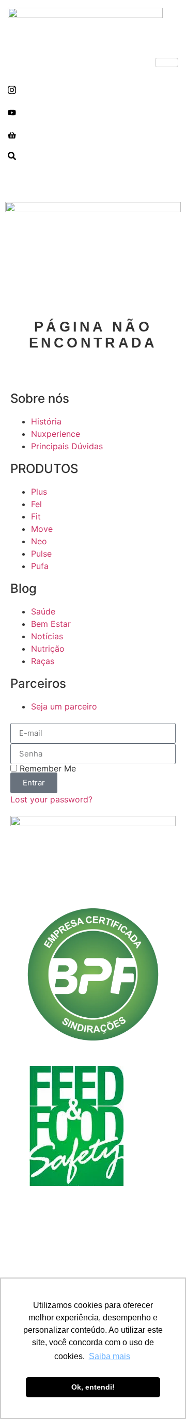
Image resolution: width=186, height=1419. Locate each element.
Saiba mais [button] (109, 1356)
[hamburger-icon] (166, 62)
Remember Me (46, 768)
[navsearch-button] (12, 157)
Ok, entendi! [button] (93, 1387)
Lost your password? (51, 799)
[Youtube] (93, 111)
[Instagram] (93, 89)
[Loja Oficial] (93, 134)
